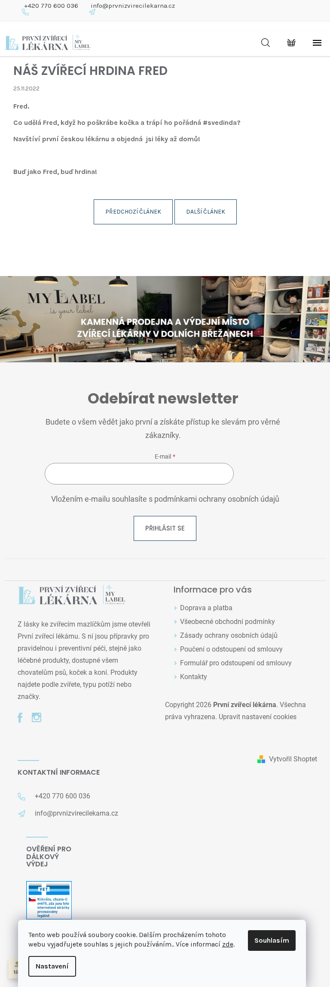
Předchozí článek (133, 211)
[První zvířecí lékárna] (71, 595)
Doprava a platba (206, 608)
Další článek (205, 211)
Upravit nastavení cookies (257, 717)
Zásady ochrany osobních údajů (229, 635)
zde (227, 944)
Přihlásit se (165, 528)
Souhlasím (271, 940)
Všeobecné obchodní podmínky (227, 622)
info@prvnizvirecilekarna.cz (133, 5)
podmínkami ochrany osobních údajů (216, 499)
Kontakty (193, 677)
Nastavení (52, 966)
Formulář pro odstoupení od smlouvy (236, 663)
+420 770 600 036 (51, 5)
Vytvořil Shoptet (293, 759)
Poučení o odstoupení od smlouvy (231, 649)
